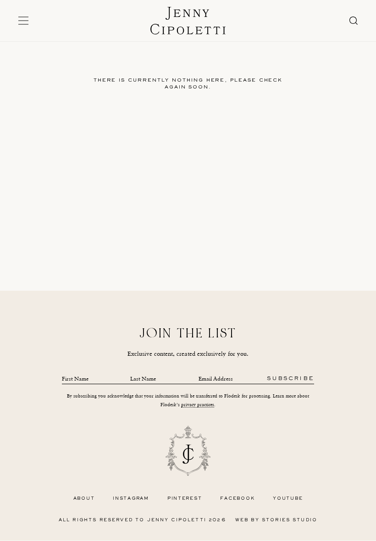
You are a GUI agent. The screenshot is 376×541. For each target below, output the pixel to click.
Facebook (237, 499)
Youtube (288, 499)
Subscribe (290, 378)
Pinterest (184, 499)
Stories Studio (289, 520)
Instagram (131, 499)
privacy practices (197, 404)
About (84, 499)
